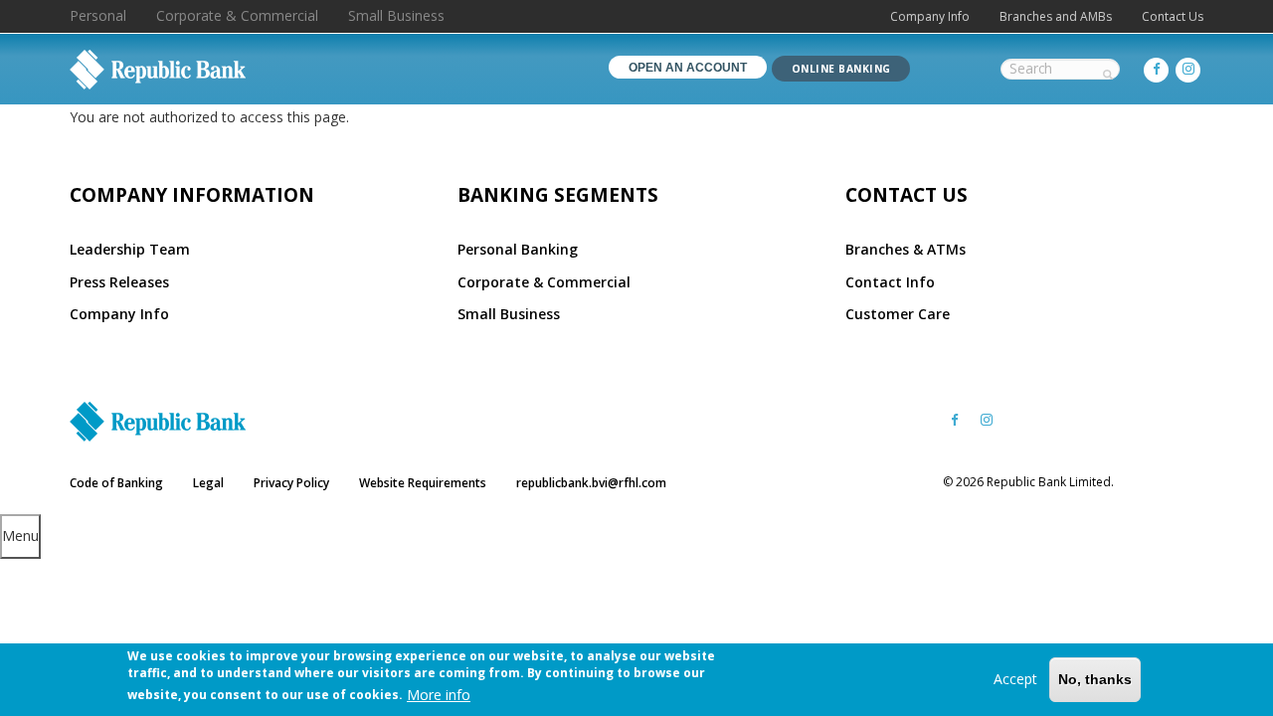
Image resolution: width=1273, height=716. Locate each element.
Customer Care (897, 313)
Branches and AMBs (1056, 16)
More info (438, 693)
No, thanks (1095, 679)
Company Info (930, 16)
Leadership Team (130, 249)
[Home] (158, 69)
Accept (1015, 678)
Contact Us (1172, 16)
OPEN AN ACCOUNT (688, 68)
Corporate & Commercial (237, 15)
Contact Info (890, 281)
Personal (98, 15)
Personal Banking (517, 249)
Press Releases (119, 281)
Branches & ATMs (905, 249)
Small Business (396, 15)
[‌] (1157, 69)
